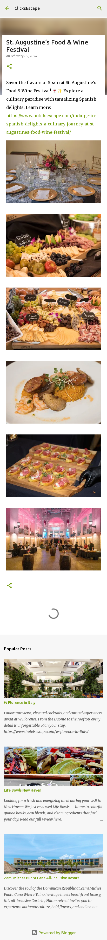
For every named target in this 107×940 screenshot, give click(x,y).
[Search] (100, 8)
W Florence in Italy (19, 703)
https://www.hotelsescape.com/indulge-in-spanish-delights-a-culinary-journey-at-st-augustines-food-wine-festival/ (51, 124)
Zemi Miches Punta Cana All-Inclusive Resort (41, 878)
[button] (9, 66)
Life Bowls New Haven (22, 790)
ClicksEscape (27, 8)
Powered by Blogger (56, 932)
